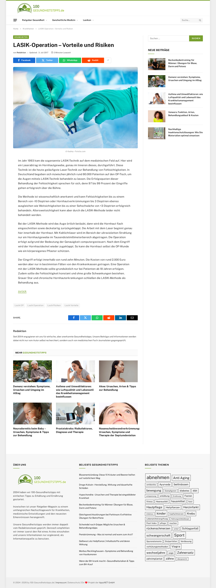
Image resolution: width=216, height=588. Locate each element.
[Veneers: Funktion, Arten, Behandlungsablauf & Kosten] (156, 116)
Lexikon (87, 20)
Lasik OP (19, 305)
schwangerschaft (158, 535)
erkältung (165, 496)
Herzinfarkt (191, 507)
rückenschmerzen (158, 528)
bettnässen (181, 484)
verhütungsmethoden (157, 546)
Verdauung (186, 541)
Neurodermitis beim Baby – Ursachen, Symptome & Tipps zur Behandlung (31, 432)
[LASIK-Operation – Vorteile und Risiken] (75, 107)
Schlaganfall (190, 528)
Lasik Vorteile (71, 305)
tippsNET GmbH (107, 582)
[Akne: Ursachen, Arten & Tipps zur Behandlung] (118, 371)
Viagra (176, 546)
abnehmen (158, 477)
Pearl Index (151, 523)
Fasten (188, 496)
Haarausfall (162, 501)
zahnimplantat (154, 558)
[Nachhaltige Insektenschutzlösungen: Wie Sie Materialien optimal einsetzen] (156, 133)
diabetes (184, 490)
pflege (163, 523)
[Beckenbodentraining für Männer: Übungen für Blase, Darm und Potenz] (156, 64)
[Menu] (15, 20)
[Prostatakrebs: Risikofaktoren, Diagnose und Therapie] (75, 413)
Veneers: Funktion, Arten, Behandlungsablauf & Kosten (183, 114)
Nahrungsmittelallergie (180, 519)
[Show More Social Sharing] (108, 60)
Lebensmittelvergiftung (157, 519)
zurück (22, 291)
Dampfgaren (170, 491)
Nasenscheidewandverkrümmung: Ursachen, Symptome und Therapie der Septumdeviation (118, 432)
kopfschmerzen (177, 514)
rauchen (173, 523)
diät (195, 490)
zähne (170, 558)
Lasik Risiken (54, 305)
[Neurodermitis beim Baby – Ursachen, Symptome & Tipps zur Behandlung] (32, 413)
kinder (161, 513)
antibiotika (151, 484)
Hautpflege (154, 507)
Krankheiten (21, 37)
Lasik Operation (35, 305)
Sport (179, 535)
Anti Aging (181, 478)
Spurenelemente (154, 541)
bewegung (153, 490)
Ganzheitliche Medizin (63, 20)
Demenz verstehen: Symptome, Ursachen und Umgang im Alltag (31, 390)
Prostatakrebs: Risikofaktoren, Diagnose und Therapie (74, 430)
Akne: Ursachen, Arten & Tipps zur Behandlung (117, 388)
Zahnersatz (185, 552)
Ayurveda (164, 484)
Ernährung (177, 496)
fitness (149, 501)
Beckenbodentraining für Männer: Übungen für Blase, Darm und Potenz (182, 63)
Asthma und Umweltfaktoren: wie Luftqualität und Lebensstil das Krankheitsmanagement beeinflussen (75, 391)
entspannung (151, 496)
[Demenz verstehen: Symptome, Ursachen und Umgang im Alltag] (32, 371)
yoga (171, 553)
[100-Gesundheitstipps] (41, 8)
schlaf (176, 529)
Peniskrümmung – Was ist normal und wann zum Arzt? (106, 534)
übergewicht (182, 559)
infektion (149, 514)
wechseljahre (155, 552)
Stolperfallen (171, 541)
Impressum (61, 582)
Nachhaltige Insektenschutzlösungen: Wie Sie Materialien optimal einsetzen (185, 132)
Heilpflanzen (173, 507)
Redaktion (21, 52)
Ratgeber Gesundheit (33, 20)
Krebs (191, 513)
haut (190, 501)
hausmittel (178, 501)
